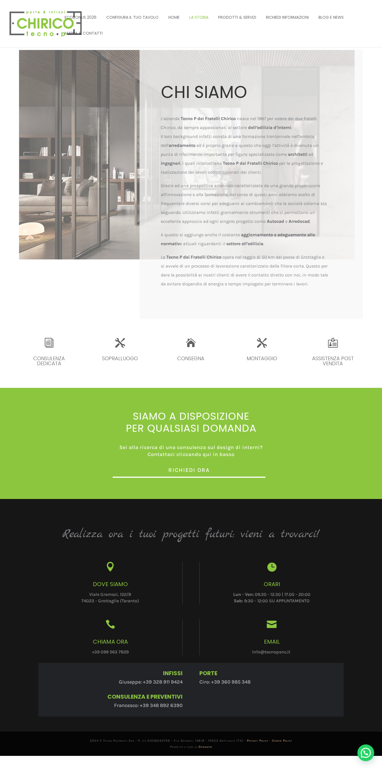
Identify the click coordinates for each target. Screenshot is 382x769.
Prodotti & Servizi (237, 17)
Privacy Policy (257, 740)
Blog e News (331, 17)
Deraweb (205, 747)
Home (174, 17)
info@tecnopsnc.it (271, 652)
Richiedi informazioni (287, 17)
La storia (198, 17)
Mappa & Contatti (84, 33)
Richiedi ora (189, 470)
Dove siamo (110, 584)
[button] (365, 752)
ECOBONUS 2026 (80, 17)
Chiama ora (110, 642)
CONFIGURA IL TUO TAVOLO (132, 17)
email (272, 642)
